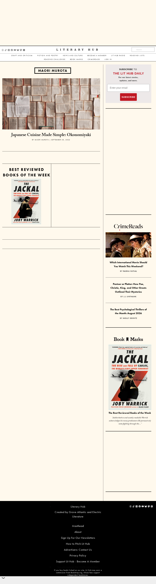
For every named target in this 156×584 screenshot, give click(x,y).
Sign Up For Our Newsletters (78, 538)
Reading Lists (137, 56)
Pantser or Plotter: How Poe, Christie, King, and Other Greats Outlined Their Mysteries (128, 287)
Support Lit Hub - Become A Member (78, 561)
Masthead (78, 526)
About (78, 532)
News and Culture (73, 56)
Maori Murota (52, 70)
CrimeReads (94, 59)
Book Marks (76, 59)
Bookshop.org (76, 572)
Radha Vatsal (130, 271)
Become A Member (97, 56)
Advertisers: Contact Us (78, 549)
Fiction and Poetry (47, 56)
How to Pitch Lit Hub (78, 543)
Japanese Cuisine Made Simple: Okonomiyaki (51, 135)
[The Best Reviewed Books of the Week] (130, 377)
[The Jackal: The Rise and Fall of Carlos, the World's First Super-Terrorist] (26, 201)
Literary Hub (78, 49)
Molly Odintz (130, 318)
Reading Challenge (54, 59)
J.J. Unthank (130, 296)
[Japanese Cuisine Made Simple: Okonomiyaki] (51, 103)
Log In (108, 59)
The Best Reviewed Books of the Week (130, 412)
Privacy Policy (78, 555)
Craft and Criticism (22, 56)
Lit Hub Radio (118, 56)
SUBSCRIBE (128, 97)
